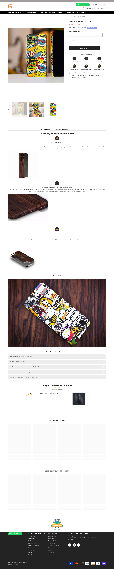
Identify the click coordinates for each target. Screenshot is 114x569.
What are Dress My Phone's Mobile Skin (21, 356)
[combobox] (97, 4)
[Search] (99, 4)
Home (70, 17)
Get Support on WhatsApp (82, 4)
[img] (57, 388)
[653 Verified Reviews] (57, 531)
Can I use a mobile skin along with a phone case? (24, 377)
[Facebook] (69, 545)
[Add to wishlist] (104, 48)
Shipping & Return (61, 129)
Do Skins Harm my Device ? (17, 361)
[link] (19, 456)
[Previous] (8, 109)
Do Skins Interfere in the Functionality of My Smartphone (26, 367)
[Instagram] (74, 545)
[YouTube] (78, 545)
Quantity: (71, 40)
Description (45, 129)
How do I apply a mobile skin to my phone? (22, 372)
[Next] (63, 109)
